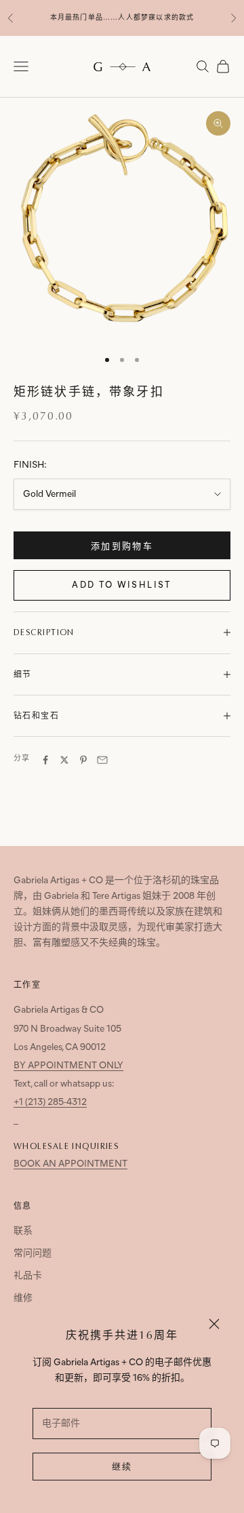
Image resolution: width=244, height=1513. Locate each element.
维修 (23, 1298)
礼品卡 (28, 1276)
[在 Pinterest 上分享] (83, 759)
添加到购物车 (122, 546)
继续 (122, 1467)
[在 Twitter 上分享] (64, 759)
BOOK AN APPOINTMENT (70, 1164)
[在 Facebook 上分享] (45, 759)
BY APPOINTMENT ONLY (68, 1066)
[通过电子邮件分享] (102, 759)
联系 (23, 1231)
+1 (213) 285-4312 (50, 1102)
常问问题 (33, 1254)
